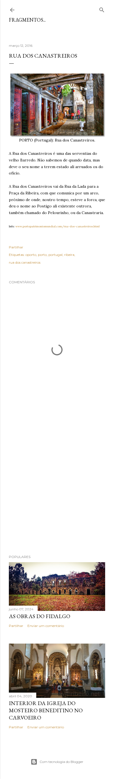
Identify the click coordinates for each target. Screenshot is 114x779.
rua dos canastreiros (24, 262)
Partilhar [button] (16, 247)
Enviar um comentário (45, 626)
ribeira (69, 255)
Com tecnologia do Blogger (61, 762)
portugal (55, 255)
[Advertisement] (57, 484)
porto (42, 255)
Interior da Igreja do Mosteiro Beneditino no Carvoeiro (46, 710)
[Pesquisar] (102, 8)
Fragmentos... (27, 20)
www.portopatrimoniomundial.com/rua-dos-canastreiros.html (57, 226)
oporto (30, 255)
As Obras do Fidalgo (39, 616)
